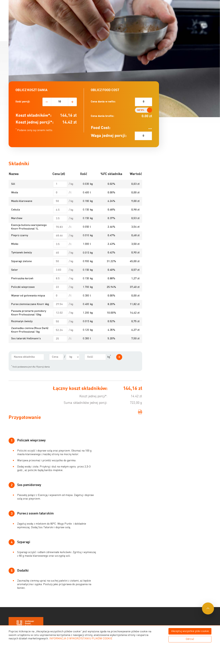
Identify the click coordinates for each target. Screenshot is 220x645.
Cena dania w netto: (103, 101)
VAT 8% (140, 110)
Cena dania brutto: (102, 116)
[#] (208, 608)
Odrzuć (190, 639)
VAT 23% (146, 110)
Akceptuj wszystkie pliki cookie (190, 631)
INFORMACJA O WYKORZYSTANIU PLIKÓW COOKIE (80, 638)
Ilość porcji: (22, 101)
